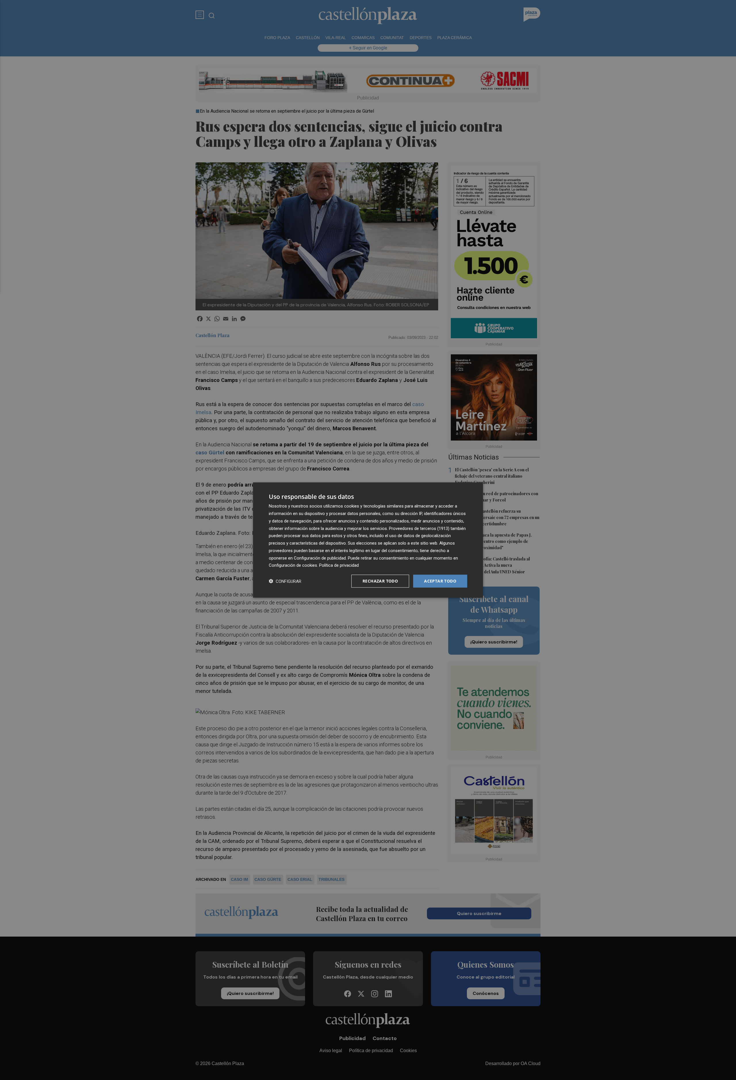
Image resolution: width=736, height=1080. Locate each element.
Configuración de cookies (293, 565)
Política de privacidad (339, 565)
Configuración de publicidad (320, 557)
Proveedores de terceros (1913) (419, 528)
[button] (285, 581)
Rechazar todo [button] (380, 581)
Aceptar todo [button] (440, 581)
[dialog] (368, 540)
